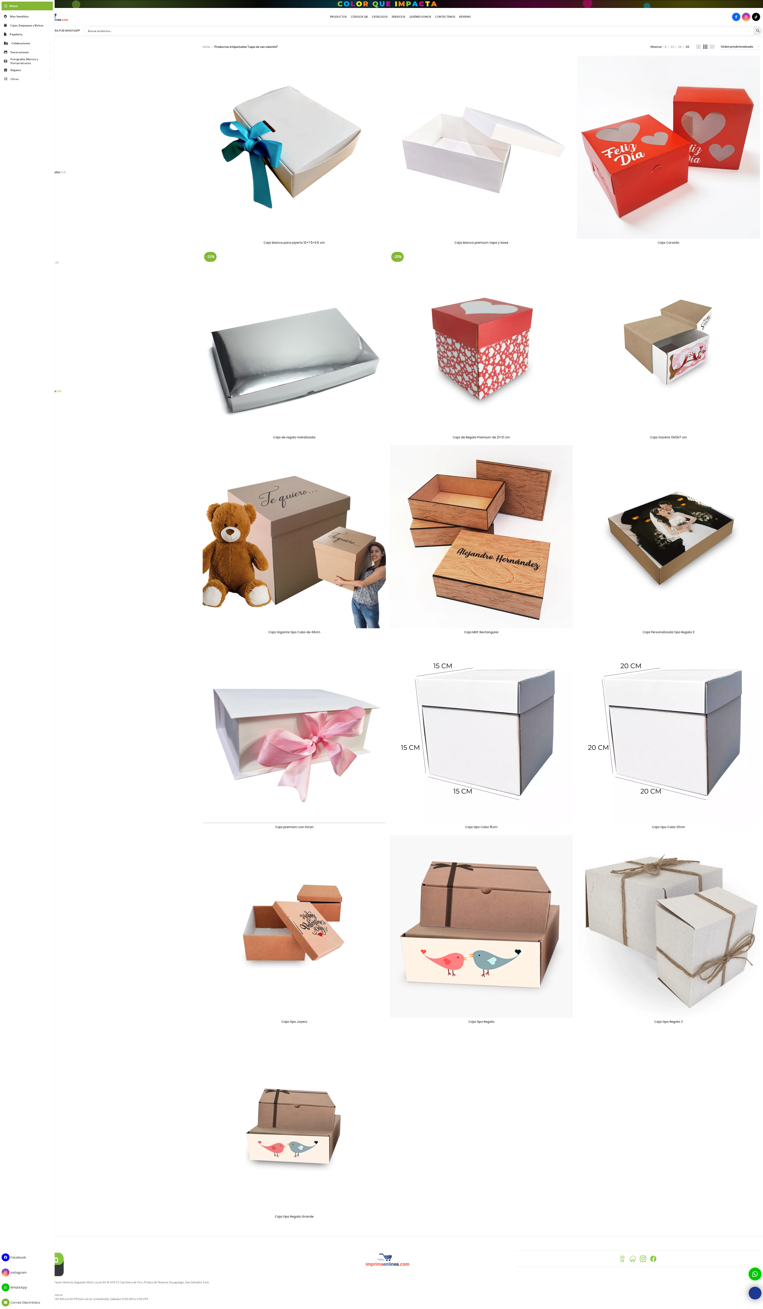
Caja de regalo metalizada (294, 437)
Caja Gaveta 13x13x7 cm (668, 437)
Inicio (206, 46)
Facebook (18, 1257)
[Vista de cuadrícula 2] (698, 46)
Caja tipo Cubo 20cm (668, 827)
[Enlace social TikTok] (756, 17)
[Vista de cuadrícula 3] (705, 46)
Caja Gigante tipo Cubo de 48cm (294, 632)
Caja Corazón (668, 243)
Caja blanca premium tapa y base (481, 243)
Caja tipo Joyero (294, 1022)
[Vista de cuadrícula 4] (712, 46)
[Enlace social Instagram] (746, 17)
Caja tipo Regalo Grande (294, 1216)
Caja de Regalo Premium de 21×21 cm (481, 437)
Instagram (18, 1272)
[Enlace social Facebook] (736, 17)
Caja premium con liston (294, 827)
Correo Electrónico (25, 1302)
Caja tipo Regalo (481, 1022)
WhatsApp (18, 1287)
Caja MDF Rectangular (481, 632)
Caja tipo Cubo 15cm (481, 827)
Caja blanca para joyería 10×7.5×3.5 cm (294, 243)
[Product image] (294, 147)
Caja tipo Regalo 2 (668, 1022)
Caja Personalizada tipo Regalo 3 (668, 632)
